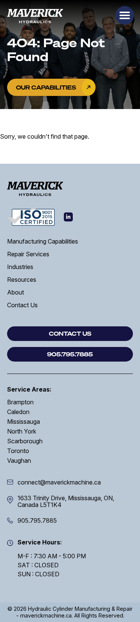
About (15, 292)
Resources (21, 279)
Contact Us (22, 305)
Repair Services (28, 254)
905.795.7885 (37, 520)
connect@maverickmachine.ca (59, 482)
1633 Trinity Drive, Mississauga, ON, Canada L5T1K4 (66, 501)
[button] (124, 15)
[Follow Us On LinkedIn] (68, 216)
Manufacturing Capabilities (42, 241)
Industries (20, 266)
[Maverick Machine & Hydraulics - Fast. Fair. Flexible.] (35, 16)
